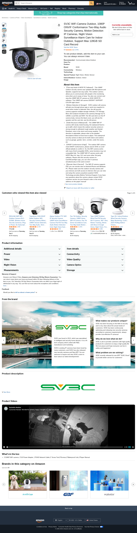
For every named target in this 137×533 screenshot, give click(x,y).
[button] (4, 8)
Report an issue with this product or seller (80, 188)
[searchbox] (54, 3)
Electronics (5, 17)
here (4, 286)
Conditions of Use (41, 527)
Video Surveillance (26, 17)
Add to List (115, 34)
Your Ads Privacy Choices (91, 527)
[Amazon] (7, 3)
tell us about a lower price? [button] (25, 292)
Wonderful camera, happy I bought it (34, 409)
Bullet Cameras (52, 17)
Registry (57, 8)
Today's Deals (21, 8)
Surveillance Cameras (40, 17)
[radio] (4, 25)
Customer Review (15, 409)
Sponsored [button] (5, 467)
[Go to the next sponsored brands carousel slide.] (133, 484)
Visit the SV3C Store (70, 47)
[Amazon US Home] (40, 521)
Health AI (11, 8)
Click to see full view (34, 78)
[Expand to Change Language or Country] (66, 520)
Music (64, 8)
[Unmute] (133, 447)
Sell (51, 8)
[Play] (3, 447)
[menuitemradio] (129, 447)
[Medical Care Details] (38, 8)
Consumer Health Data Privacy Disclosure (70, 527)
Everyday (80, 8)
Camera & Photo (14, 17)
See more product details (73, 184)
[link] (18, 220)
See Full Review (54, 409)
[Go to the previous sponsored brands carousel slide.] (4, 484)
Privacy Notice (52, 527)
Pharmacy (71, 8)
